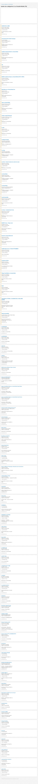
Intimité (17, 778)
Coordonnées (14, 778)
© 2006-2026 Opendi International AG (6, 778)
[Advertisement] (19, 16)
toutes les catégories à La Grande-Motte (7, 4)
